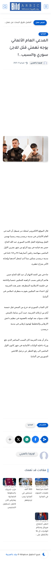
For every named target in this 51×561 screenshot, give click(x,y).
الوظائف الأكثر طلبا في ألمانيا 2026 (17, 22)
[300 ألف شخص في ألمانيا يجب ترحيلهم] (25, 481)
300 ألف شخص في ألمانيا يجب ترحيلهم (27, 495)
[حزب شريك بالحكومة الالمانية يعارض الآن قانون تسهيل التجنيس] (9, 482)
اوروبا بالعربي (36, 63)
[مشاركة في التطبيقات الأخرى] (9, 439)
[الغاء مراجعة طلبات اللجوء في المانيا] (41, 481)
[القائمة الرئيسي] (46, 6)
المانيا (43, 34)
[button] (35, 439)
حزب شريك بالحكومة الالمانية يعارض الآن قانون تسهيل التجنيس (9, 499)
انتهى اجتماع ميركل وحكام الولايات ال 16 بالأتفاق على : (42, 529)
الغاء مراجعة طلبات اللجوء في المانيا (41, 493)
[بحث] (5, 6)
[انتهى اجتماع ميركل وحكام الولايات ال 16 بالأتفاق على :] (41, 516)
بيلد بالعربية (11, 555)
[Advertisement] (25, 111)
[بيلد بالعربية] (25, 6)
